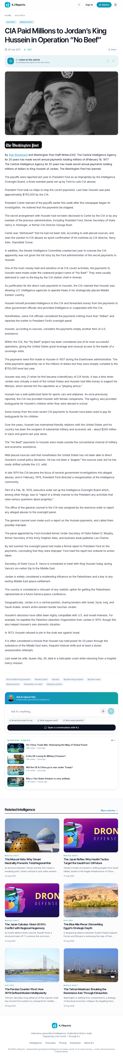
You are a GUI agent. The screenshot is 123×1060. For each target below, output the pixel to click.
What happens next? (49, 720)
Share (113, 49)
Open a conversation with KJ (63, 727)
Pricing (62, 1043)
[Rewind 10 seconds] (107, 61)
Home (8, 15)
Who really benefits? (75, 720)
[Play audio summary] (10, 61)
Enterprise (75, 1043)
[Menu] (115, 4)
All (112, 740)
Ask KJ (105, 4)
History (20, 15)
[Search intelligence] (79, 4)
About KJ (89, 1043)
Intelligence (35, 1043)
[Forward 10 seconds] (113, 61)
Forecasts (50, 1043)
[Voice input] (103, 711)
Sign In (89, 4)
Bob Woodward (18, 154)
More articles (108, 810)
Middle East (26, 22)
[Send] (111, 711)
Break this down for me (22, 720)
